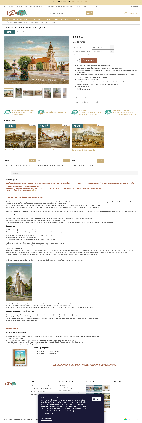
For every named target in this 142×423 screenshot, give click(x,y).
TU (52, 413)
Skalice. (33, 190)
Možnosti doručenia (102, 55)
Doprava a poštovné (83, 6)
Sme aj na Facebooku (40, 391)
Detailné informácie (79, 93)
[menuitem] (15, 19)
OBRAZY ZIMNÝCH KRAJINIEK (80, 1)
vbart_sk (36, 394)
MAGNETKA (26, 165)
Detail (33, 161)
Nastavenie (46, 418)
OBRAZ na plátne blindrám (13, 165)
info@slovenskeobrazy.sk (41, 386)
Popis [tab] (7, 173)
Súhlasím (96, 399)
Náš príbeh (50, 6)
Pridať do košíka (90, 60)
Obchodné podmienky (65, 6)
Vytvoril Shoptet (133, 419)
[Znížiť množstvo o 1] (80, 62)
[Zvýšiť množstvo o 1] (80, 59)
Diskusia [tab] (15, 173)
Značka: (21, 32)
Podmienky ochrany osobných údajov (69, 393)
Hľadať (89, 13)
